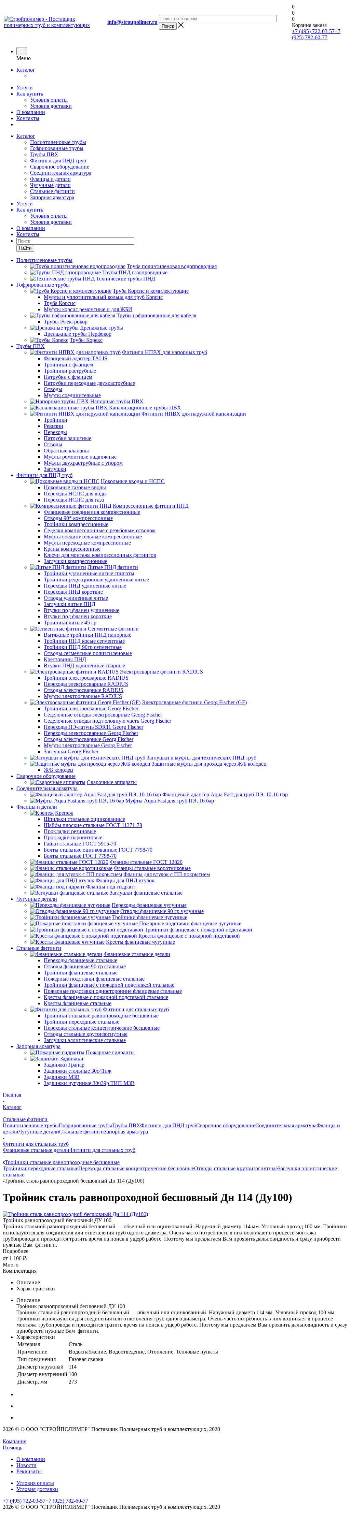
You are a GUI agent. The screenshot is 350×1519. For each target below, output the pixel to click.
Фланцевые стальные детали (36, 1150)
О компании (30, 112)
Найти (25, 248)
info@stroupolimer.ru (132, 22)
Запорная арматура (52, 197)
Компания (14, 1441)
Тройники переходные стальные (40, 1168)
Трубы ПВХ (44, 154)
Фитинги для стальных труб (102, 1150)
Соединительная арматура (60, 173)
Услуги (24, 87)
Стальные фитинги (52, 191)
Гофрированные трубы (56, 148)
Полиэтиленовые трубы (58, 142)
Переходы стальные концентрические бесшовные (136, 1168)
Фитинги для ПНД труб (58, 160)
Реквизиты (29, 1471)
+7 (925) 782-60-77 (316, 34)
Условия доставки (51, 106)
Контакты (27, 118)
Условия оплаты (49, 100)
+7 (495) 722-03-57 (313, 31)
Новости (26, 1465)
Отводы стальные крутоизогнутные (236, 1168)
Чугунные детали (50, 185)
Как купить (29, 94)
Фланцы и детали (50, 179)
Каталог (25, 70)
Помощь (12, 1447)
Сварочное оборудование (59, 167)
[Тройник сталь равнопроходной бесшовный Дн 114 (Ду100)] (75, 1214)
